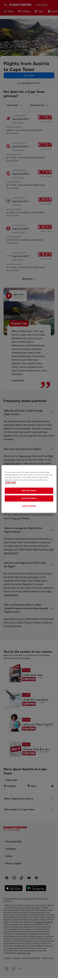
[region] (29, 489)
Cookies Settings (29, 506)
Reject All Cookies (28, 491)
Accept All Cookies (29, 498)
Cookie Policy (11, 483)
